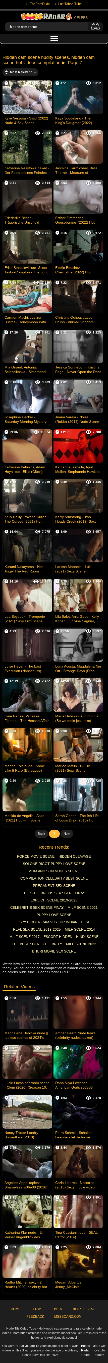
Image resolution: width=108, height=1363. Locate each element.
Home (16, 1309)
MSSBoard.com (68, 1316)
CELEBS (81, 18)
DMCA (57, 1309)
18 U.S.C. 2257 (83, 1309)
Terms (36, 1309)
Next (67, 834)
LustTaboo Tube (70, 4)
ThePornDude (40, 4)
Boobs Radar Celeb (85, 1350)
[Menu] (54, 39)
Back (41, 834)
